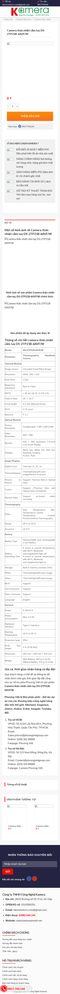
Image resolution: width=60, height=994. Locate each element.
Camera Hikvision (23, 19)
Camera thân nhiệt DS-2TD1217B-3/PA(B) (14, 826)
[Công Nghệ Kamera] (30, 11)
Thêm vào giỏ (30, 116)
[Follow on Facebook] (29, 878)
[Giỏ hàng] (56, 11)
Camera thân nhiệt (42, 19)
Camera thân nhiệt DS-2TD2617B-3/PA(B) (42, 826)
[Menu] (4, 11)
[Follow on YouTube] (34, 878)
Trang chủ (8, 19)
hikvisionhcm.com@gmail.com (16, 5)
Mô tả (8, 223)
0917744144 (42, 5)
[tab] (30, 223)
